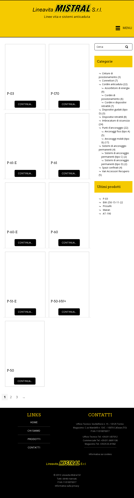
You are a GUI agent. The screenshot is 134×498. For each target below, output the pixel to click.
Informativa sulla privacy (67, 485)
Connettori (108, 80)
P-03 (10, 93)
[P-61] (69, 135)
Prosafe (107, 206)
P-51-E (11, 301)
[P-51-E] (25, 274)
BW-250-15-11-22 (113, 202)
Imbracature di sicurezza (116, 120)
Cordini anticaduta (112, 84)
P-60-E (12, 232)
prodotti (34, 439)
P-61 (54, 163)
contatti (34, 447)
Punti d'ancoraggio (112, 127)
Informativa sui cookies (100, 454)
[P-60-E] (25, 204)
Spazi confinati (110, 167)
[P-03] (25, 66)
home (34, 422)
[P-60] (69, 204)
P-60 (54, 232)
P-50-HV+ (58, 301)
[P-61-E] (25, 135)
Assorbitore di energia (117, 88)
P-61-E (12, 163)
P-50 (10, 370)
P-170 (55, 93)
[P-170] (69, 66)
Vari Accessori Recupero (115, 171)
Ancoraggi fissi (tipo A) (117, 131)
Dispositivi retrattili (112, 117)
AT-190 (107, 213)
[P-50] (24, 343)
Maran (106, 210)
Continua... (25, 104)
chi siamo (34, 430)
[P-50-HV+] (69, 274)
